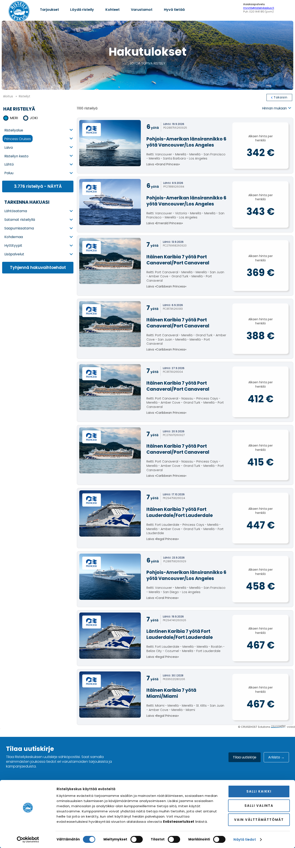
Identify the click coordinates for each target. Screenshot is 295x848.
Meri (14, 117)
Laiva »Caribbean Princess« (185, 271)
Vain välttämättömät (259, 819)
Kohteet (112, 9)
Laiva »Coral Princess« (186, 584)
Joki (34, 117)
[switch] (136, 839)
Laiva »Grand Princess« (186, 151)
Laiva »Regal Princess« (185, 523)
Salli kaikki (258, 791)
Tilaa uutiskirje (244, 757)
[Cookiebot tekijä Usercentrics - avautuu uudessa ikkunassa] (28, 839)
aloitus (8, 96)
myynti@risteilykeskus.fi (258, 8)
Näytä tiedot (244, 839)
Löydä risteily (82, 9)
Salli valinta (258, 805)
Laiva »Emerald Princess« (186, 210)
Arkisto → (276, 757)
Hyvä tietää (174, 9)
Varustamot (141, 9)
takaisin (280, 97)
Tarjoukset (49, 9)
